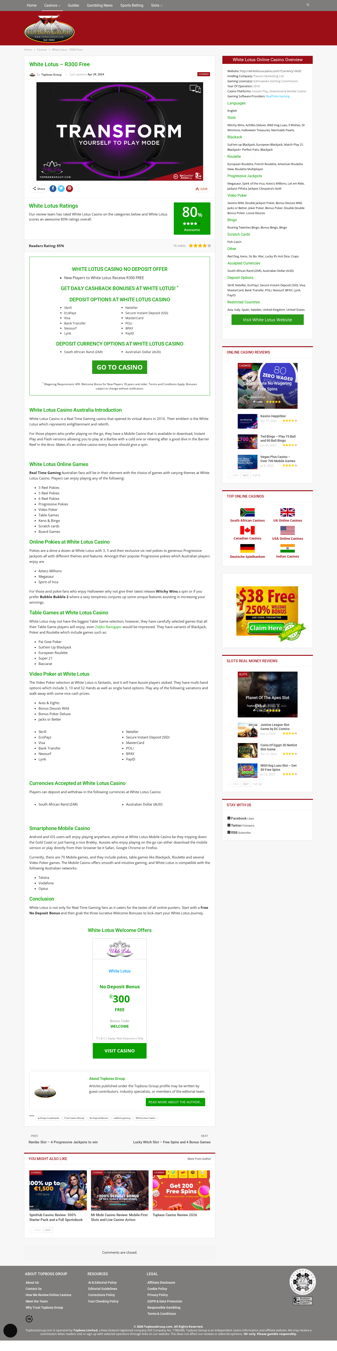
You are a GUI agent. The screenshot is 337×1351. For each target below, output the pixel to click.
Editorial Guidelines (102, 1289)
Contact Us (33, 1289)
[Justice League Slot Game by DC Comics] (247, 730)
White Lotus (120, 971)
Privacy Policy (157, 1295)
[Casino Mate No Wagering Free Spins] (267, 386)
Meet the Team (37, 1301)
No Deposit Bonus (99, 1118)
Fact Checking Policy (103, 1301)
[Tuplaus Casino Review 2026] (181, 1190)
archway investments (48, 1118)
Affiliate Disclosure (161, 1282)
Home (31, 5)
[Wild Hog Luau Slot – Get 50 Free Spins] (247, 770)
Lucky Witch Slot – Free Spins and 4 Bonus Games (172, 1142)
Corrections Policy (101, 1295)
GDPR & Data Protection (164, 1301)
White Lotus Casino (146, 1118)
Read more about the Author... (175, 1102)
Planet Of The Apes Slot (267, 697)
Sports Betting (131, 5)
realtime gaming (121, 1118)
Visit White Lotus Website (267, 319)
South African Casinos (247, 520)
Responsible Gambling (163, 1307)
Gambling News (100, 5)
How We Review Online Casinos (48, 1295)
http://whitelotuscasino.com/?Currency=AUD (270, 71)
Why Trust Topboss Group (44, 1307)
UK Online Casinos (287, 520)
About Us (32, 1282)
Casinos (50, 5)
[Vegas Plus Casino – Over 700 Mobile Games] (247, 462)
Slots (155, 5)
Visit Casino (120, 1051)
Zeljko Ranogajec (108, 626)
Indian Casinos (287, 556)
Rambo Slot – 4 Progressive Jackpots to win (63, 1142)
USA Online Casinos (287, 538)
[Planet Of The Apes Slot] (267, 694)
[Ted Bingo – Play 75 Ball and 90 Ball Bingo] (247, 441)
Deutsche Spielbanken (247, 556)
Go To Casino (120, 367)
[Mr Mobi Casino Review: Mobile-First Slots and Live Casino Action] (120, 1190)
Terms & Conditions (161, 1314)
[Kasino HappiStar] (247, 421)
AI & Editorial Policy (102, 1282)
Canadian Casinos (247, 538)
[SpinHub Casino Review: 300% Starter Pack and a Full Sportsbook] (58, 1190)
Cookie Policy (157, 1289)
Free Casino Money (74, 1118)
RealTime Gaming (278, 96)
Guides (73, 5)
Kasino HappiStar (273, 416)
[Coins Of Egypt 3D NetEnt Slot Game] (247, 750)
